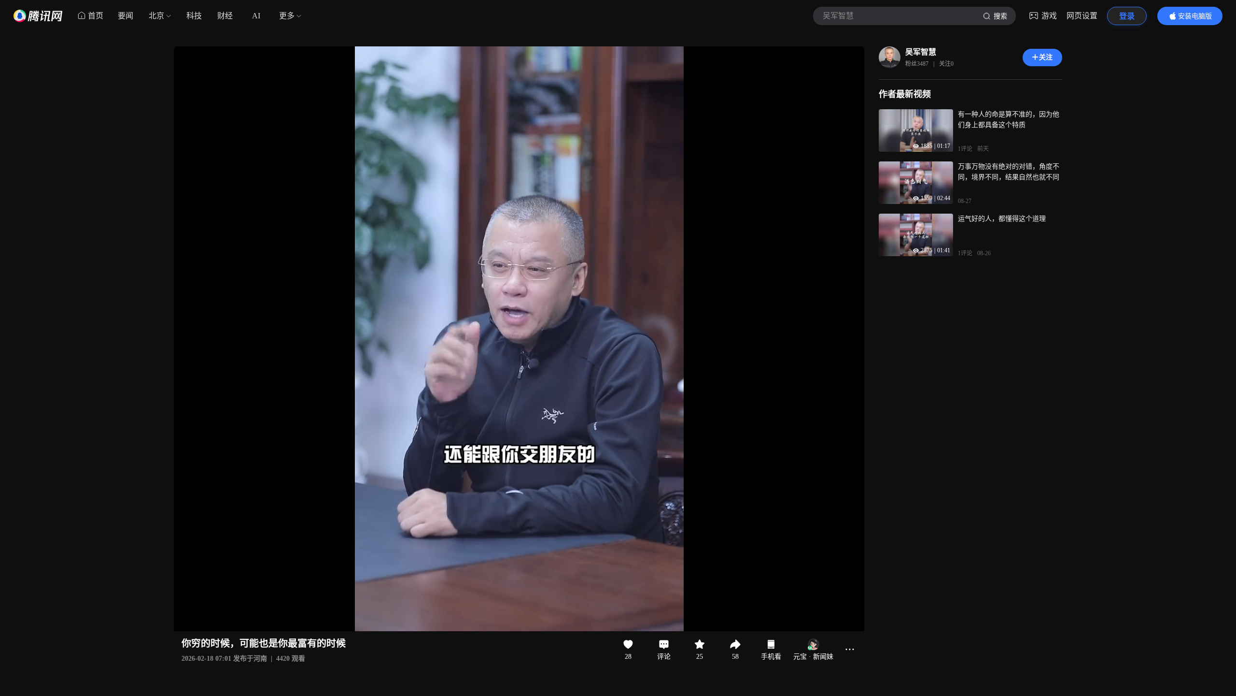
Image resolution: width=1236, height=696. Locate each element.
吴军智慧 (920, 52)
